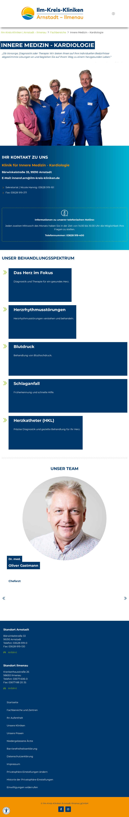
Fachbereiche (58, 32)
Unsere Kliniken (16, 725)
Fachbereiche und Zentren (22, 710)
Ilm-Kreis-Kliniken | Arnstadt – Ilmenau (23, 32)
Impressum (13, 764)
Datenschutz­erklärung (20, 756)
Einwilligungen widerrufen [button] (22, 787)
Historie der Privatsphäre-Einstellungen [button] (30, 779)
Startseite (12, 702)
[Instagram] (68, 809)
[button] (113, 14)
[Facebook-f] (61, 809)
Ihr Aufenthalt (15, 717)
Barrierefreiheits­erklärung (22, 748)
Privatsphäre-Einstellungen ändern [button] (27, 771)
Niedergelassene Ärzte (20, 740)
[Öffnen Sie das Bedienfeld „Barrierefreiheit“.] (6, 810)
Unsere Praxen (15, 733)
